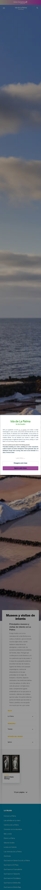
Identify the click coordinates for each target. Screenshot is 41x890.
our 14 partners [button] (23, 430)
